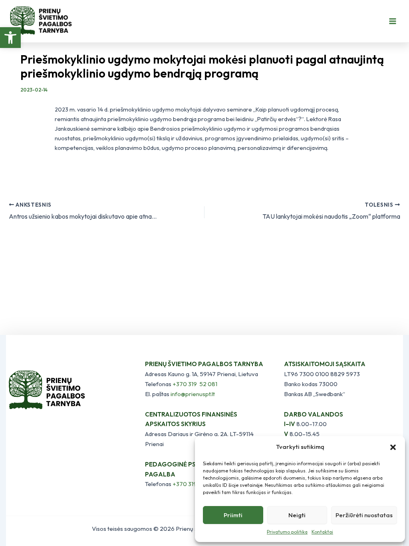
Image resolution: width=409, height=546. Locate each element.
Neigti (297, 515)
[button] (10, 37)
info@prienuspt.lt (193, 394)
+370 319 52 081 (195, 384)
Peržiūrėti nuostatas (364, 515)
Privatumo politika (287, 532)
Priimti (233, 515)
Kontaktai (322, 532)
